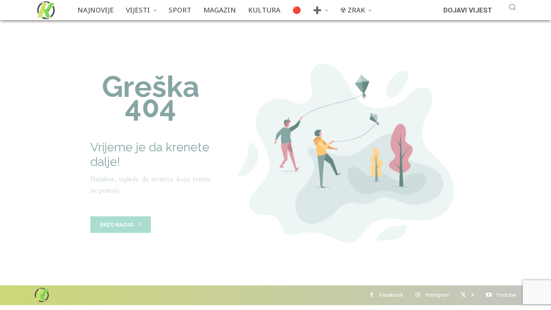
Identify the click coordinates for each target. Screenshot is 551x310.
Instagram (437, 295)
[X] (463, 295)
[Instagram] (418, 295)
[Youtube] (489, 295)
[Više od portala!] (41, 294)
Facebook (391, 295)
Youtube (506, 295)
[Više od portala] (45, 10)
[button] (512, 6)
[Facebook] (372, 295)
